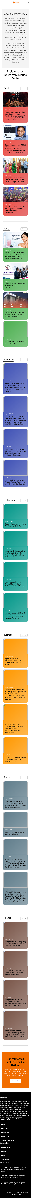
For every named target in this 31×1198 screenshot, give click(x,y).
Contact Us (15, 1081)
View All (24, 88)
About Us (4, 1128)
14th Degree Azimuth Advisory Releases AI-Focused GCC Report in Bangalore (13, 1176)
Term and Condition (7, 1140)
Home (3, 1124)
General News (5, 1147)
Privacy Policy (6, 1136)
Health (3, 1155)
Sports (3, 1151)
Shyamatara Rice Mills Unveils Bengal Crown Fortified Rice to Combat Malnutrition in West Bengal (14, 1169)
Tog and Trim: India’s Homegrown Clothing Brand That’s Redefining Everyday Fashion (13, 1183)
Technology (5, 1159)
